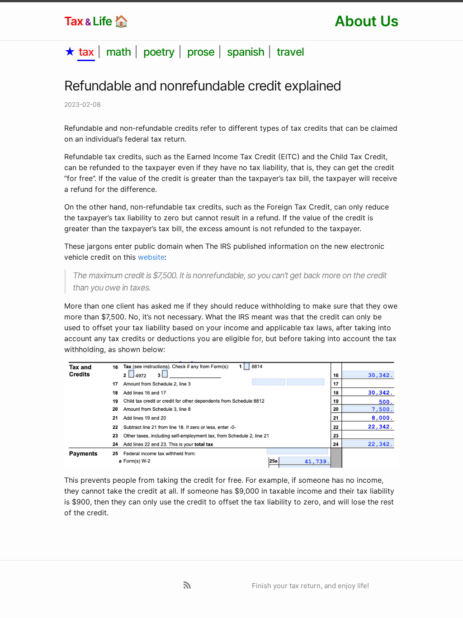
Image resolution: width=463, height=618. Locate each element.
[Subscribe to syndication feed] (188, 585)
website (151, 256)
